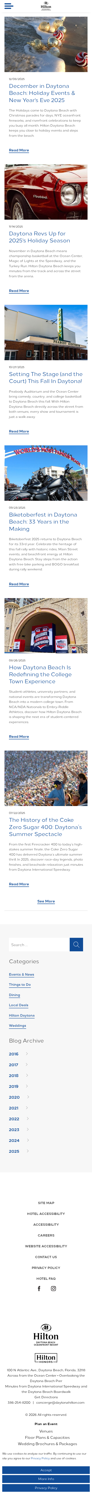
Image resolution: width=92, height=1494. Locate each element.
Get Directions (46, 1397)
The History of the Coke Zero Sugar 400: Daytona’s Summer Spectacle (45, 826)
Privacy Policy (46, 1267)
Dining (14, 994)
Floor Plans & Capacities (47, 1437)
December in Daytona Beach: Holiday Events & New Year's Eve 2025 (42, 92)
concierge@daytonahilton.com (60, 1402)
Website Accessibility (46, 1246)
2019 (13, 1086)
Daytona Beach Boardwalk (49, 1391)
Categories (24, 961)
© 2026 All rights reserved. (46, 1414)
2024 (14, 1140)
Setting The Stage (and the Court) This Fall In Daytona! (46, 377)
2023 (14, 1129)
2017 (13, 1064)
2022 (14, 1118)
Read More (19, 150)
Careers (46, 1235)
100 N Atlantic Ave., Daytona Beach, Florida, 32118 (46, 1370)
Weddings (17, 1025)
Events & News (21, 974)
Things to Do (20, 984)
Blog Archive (26, 1040)
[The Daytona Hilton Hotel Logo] (46, 1335)
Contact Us (46, 1257)
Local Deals (18, 1004)
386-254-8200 (19, 1402)
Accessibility (46, 1224)
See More (46, 901)
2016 (13, 1054)
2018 (14, 1075)
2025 (14, 1151)
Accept (46, 1470)
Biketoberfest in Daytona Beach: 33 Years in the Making (43, 521)
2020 (14, 1097)
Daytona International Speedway (54, 1386)
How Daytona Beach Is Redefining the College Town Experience (40, 674)
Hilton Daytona (22, 1015)
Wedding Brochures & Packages (47, 1443)
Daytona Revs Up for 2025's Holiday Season (39, 237)
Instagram (53, 1289)
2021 (13, 1108)
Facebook (38, 1289)
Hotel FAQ (46, 1278)
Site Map (46, 1202)
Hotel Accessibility (46, 1213)
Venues (46, 1430)
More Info (46, 1479)
